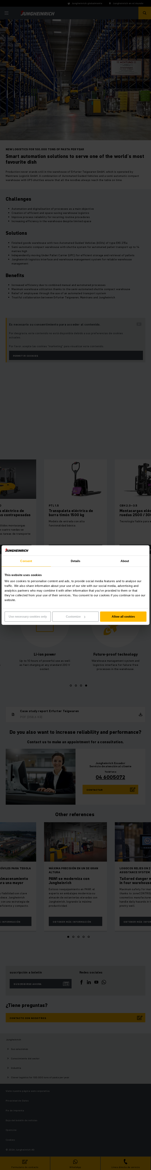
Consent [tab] (26, 561)
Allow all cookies (123, 616)
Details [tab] (75, 561)
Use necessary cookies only (28, 616)
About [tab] (125, 561)
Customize (73, 616)
